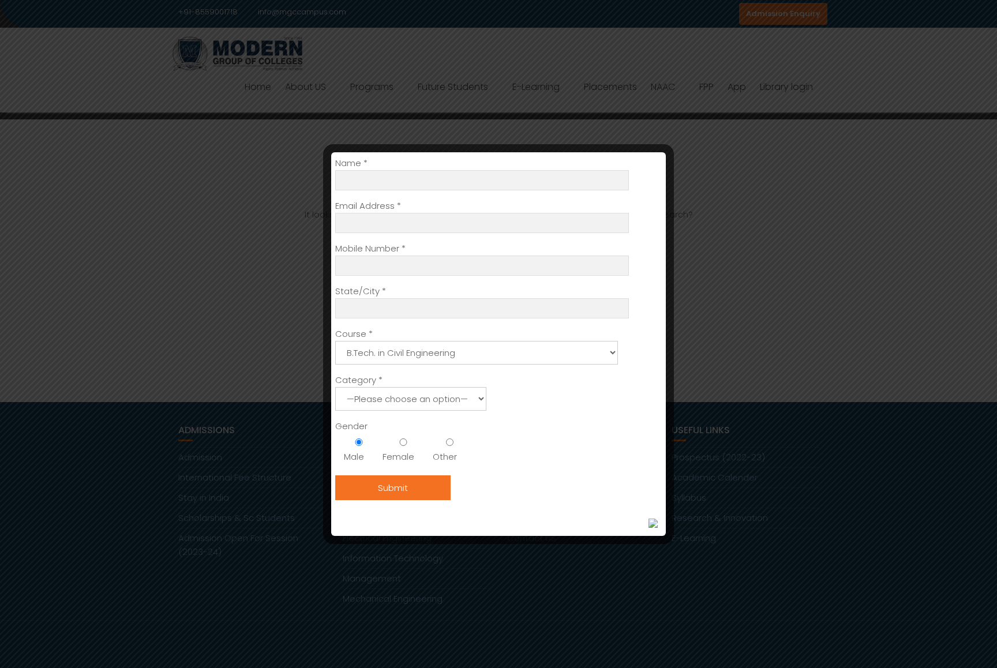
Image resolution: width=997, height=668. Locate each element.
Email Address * (368, 206)
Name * (351, 163)
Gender (351, 426)
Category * (359, 380)
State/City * (360, 291)
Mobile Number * (370, 248)
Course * (354, 334)
